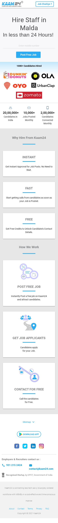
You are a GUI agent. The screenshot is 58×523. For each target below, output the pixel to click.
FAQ (47, 509)
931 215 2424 (12, 465)
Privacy (39, 509)
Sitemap (29, 422)
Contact (21, 509)
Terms (30, 509)
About (11, 509)
